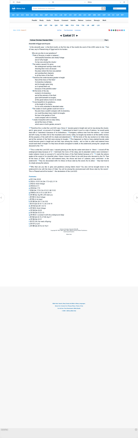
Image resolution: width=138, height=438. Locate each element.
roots (41, 106)
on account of (48, 130)
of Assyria (40, 55)
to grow (50, 64)
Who (33, 53)
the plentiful (47, 89)
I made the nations (102, 154)
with (58, 111)
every (69, 135)
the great (40, 100)
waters (93, 152)
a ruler (86, 130)
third (51, 47)
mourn (41, 154)
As (87, 161)
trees (91, 139)
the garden (46, 115)
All (34, 91)
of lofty (40, 60)
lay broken (88, 135)
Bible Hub (69, 234)
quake (31, 156)
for (36, 106)
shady (56, 58)
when (56, 156)
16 (94, 154)
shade (58, 100)
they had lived (102, 161)
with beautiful (39, 58)
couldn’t (48, 111)
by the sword (80, 161)
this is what (42, 128)
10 (29, 128)
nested (37, 93)
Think (35, 55)
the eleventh (35, 47)
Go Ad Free (4, 429)
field (51, 75)
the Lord (49, 128)
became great (72, 128)
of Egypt (51, 49)
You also (84, 167)
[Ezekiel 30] (2, 202)
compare (54, 111)
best (79, 159)
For (49, 144)
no (88, 139)
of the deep (73, 152)
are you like (39, 53)
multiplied (47, 82)
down (107, 132)
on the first (62, 47)
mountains (58, 135)
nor (36, 113)
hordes (64, 49)
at (34, 156)
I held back (57, 152)
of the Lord (69, 171)
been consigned (66, 144)
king (46, 49)
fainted (80, 154)
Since (63, 128)
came (97, 47)
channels (50, 73)
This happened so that (79, 139)
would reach (33, 144)
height (45, 60)
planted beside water (101, 139)
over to (81, 130)
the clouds (52, 62)
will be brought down (96, 167)
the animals (44, 95)
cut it (103, 132)
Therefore (36, 78)
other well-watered (97, 141)
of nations (92, 130)
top (38, 62)
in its (42, 93)
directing (38, 69)
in (46, 47)
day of (68, 47)
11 (61, 130)
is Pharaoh (36, 171)
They (40, 161)
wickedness (62, 132)
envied (57, 124)
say (35, 49)
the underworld (85, 144)
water (54, 89)
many (53, 120)
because (49, 132)
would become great (36, 141)
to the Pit (39, 146)
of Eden (49, 122)
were (53, 139)
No (36, 115)
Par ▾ (106, 40)
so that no (86, 141)
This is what (35, 150)
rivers (47, 69)
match (54, 113)
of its (46, 104)
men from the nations (91, 132)
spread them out (44, 86)
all (37, 75)
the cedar (43, 78)
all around (52, 69)
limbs (50, 104)
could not (55, 109)
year (42, 47)
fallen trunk (104, 137)
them (39, 144)
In (30, 47)
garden (49, 109)
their (43, 69)
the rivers (65, 152)
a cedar (47, 55)
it (37, 86)
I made (35, 120)
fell (47, 135)
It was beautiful (38, 102)
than (36, 80)
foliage (61, 58)
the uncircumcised (79, 169)
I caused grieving (60, 150)
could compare (40, 118)
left (32, 135)
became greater (52, 78)
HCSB (18, 30)
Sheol (94, 150)
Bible (14, 30)
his (60, 49)
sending (40, 73)
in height (61, 78)
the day (71, 150)
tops (62, 141)
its (38, 84)
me (102, 47)
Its (36, 62)
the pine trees (40, 111)
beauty (54, 118)
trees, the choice (67, 159)
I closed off (101, 150)
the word (83, 47)
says (59, 128)
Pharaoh (42, 49)
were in (42, 124)
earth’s (100, 135)
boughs (42, 84)
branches (47, 58)
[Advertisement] (69, 276)
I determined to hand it (70, 130)
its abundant (86, 152)
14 (69, 139)
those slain (71, 161)
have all (57, 144)
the (48, 47)
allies (92, 161)
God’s (44, 109)
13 (73, 136)
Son (107, 47)
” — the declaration (59, 171)
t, (95, 160)
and (56, 49)
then (36, 167)
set (88, 128)
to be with (79, 156)
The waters (37, 64)
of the (90, 47)
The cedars (37, 109)
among (45, 62)
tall (59, 66)
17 (38, 160)
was (41, 62)
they (52, 144)
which (37, 124)
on (50, 135)
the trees (41, 75)
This (30, 171)
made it (55, 66)
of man (31, 49)
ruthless (80, 132)
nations (46, 100)
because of (39, 89)
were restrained (102, 152)
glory (51, 167)
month (55, 47)
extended (46, 106)
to (100, 47)
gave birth (38, 98)
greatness (52, 53)
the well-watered (54, 159)
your (47, 53)
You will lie (63, 169)
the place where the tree (43, 71)
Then (107, 156)
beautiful (42, 120)
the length (40, 104)
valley (73, 135)
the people (101, 144)
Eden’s (72, 167)
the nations (45, 163)
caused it (44, 64)
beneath (45, 98)
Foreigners (73, 132)
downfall (50, 156)
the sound (38, 156)
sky (47, 91)
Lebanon (55, 55)
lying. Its (39, 135)
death (76, 144)
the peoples (35, 137)
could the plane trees (44, 113)
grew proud (37, 130)
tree (38, 115)
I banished (41, 132)
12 (68, 132)
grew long (49, 84)
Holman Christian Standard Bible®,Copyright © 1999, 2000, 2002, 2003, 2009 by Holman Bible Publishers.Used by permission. (69, 230)
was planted (56, 71)
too (43, 161)
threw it (62, 156)
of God (52, 115)
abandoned (66, 137)
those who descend (90, 156)
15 (29, 149)
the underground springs (43, 66)
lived (51, 100)
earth (47, 137)
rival (60, 109)
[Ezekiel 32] (135, 202)
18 (29, 166)
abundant (55, 106)
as (36, 86)
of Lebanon (85, 159)
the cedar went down (81, 150)
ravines (106, 135)
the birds (38, 91)
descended (49, 161)
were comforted (97, 159)
